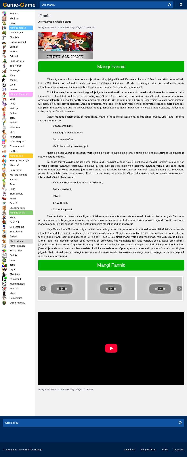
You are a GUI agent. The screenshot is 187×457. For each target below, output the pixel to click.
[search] (169, 4)
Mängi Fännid (111, 66)
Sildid (165, 449)
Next (179, 288)
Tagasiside (178, 449)
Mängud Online (148, 449)
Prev (43, 288)
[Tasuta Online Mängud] (19, 5)
